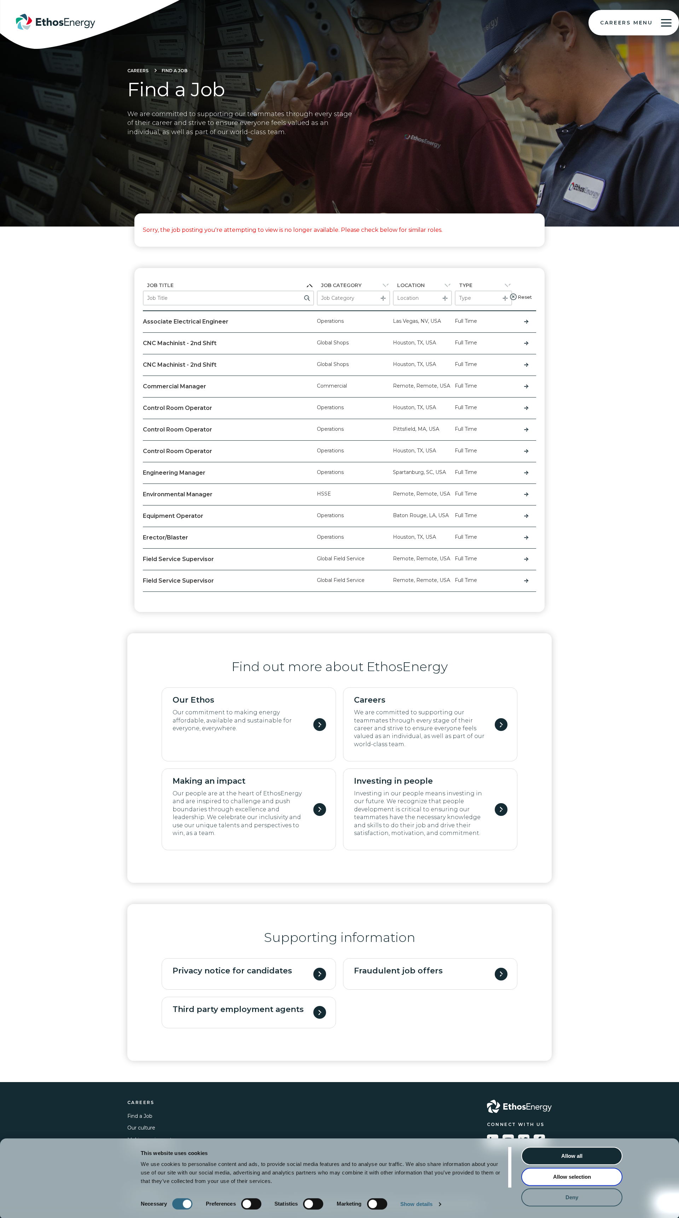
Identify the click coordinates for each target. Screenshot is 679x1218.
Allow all (571, 1156)
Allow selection (572, 1177)
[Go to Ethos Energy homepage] (519, 1106)
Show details (416, 1204)
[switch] (251, 1204)
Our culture (141, 1128)
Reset (525, 297)
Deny (571, 1197)
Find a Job (174, 70)
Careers (138, 70)
